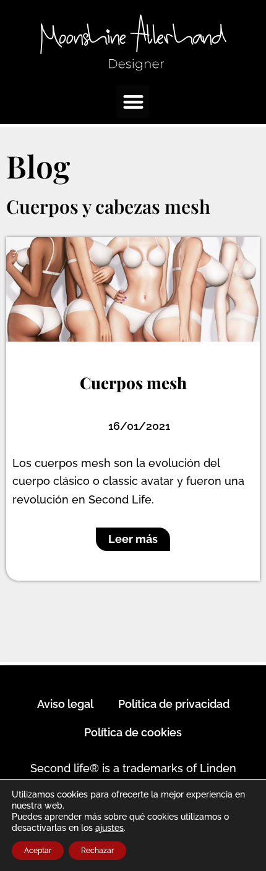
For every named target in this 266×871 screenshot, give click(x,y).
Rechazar (97, 850)
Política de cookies (133, 732)
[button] (133, 101)
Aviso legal (65, 703)
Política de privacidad (174, 703)
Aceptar (37, 850)
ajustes (109, 828)
